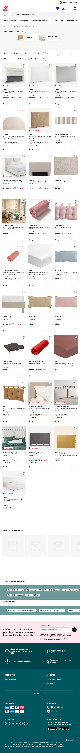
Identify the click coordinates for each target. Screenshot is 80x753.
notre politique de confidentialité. (50, 639)
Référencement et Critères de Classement (50, 740)
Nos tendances (57, 21)
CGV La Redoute (9, 740)
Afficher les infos (40, 693)
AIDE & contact (10, 675)
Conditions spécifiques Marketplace (26, 740)
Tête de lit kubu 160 (34, 590)
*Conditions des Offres (21, 746)
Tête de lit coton (33, 27)
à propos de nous (10, 679)
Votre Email (44, 625)
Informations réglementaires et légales (18, 742)
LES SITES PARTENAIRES (54, 679)
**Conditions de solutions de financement (41, 746)
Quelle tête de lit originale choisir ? (52, 610)
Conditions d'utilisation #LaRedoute (31, 744)
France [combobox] (70, 740)
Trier (6, 54)
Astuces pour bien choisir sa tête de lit (22, 610)
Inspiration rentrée (40, 21)
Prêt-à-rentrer (10, 21)
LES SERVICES (51, 675)
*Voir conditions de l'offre (47, 634)
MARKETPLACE (51, 684)
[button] (75, 8)
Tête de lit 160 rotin (52, 590)
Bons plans (24, 21)
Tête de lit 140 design (15, 590)
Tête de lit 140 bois (32, 595)
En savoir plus (66, 724)
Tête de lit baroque (15, 595)
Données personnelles (50, 744)
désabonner (43, 638)
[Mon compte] (63, 8)
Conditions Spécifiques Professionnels (42, 742)
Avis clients (16, 744)
